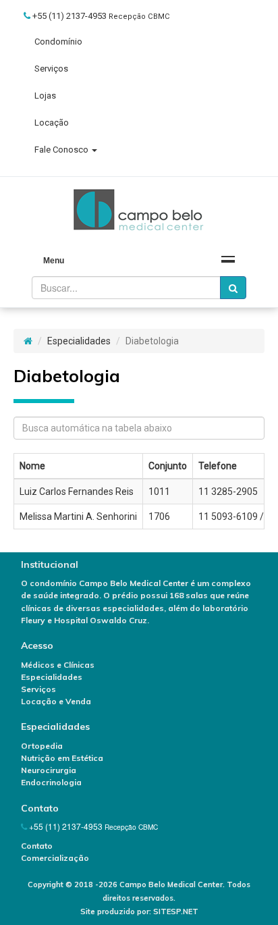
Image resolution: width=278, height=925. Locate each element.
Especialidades (79, 341)
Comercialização (55, 858)
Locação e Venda (56, 701)
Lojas (45, 95)
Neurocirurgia (48, 770)
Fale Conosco (62, 149)
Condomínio (58, 41)
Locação (51, 122)
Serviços (51, 68)
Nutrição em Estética (62, 758)
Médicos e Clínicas (57, 665)
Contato (37, 846)
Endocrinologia (51, 782)
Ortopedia (42, 746)
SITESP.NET (175, 911)
